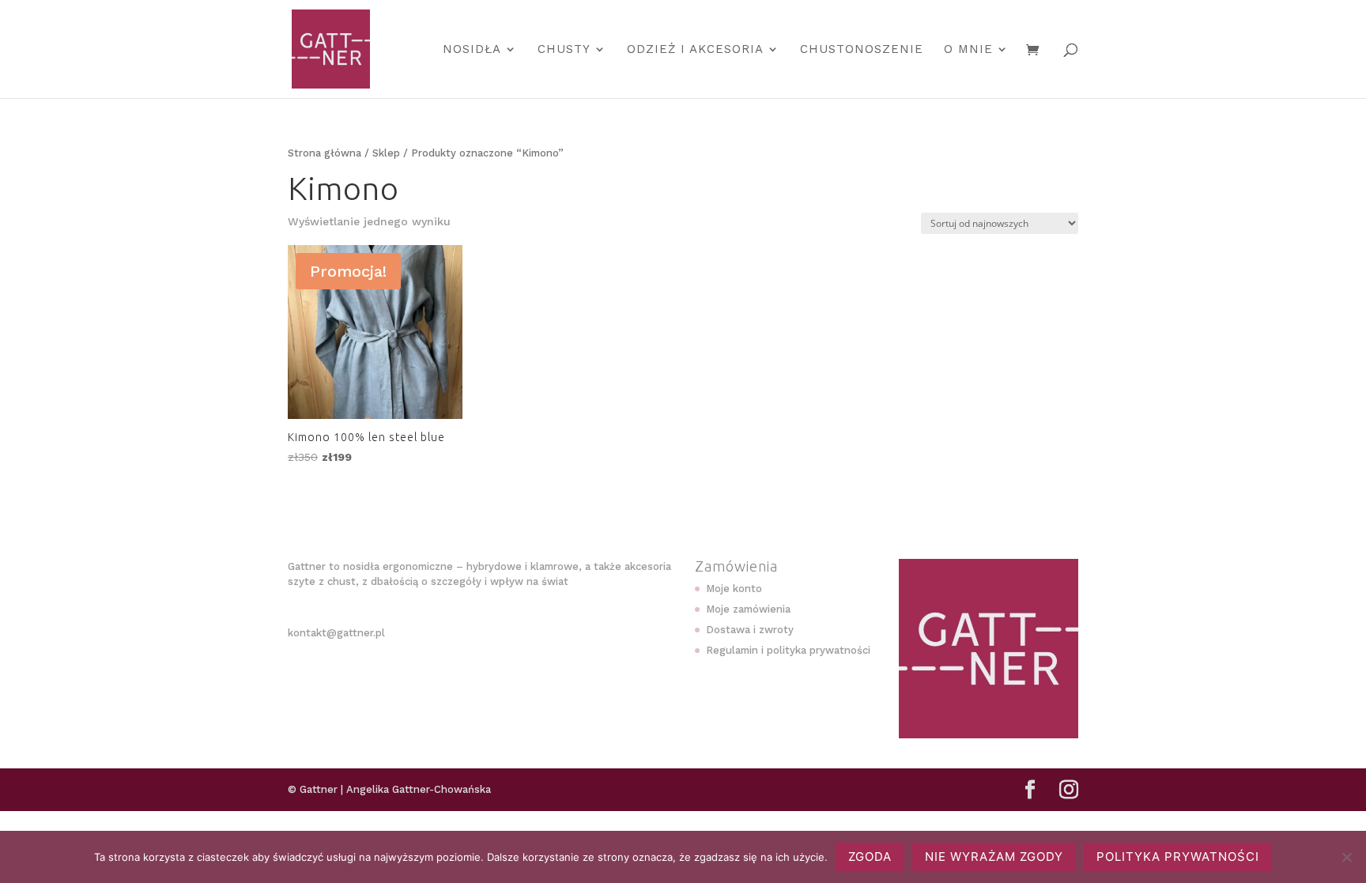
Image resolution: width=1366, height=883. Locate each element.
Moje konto (734, 588)
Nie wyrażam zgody (994, 856)
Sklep (386, 153)
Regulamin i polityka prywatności (788, 650)
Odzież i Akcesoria (695, 49)
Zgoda (870, 856)
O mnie (968, 49)
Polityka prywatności (1177, 856)
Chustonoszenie (861, 49)
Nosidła (472, 49)
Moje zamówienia (748, 609)
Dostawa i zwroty (750, 630)
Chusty (564, 49)
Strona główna (324, 153)
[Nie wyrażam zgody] (1346, 857)
